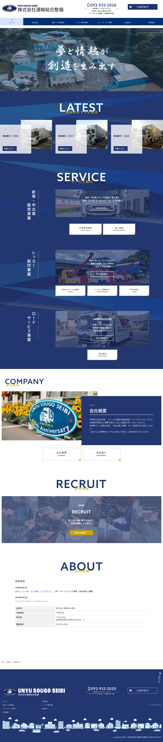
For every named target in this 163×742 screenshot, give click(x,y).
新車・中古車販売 (58, 22)
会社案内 (35, 22)
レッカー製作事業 (81, 22)
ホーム (11, 22)
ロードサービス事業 (105, 22)
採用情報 (151, 22)
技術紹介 (128, 22)
